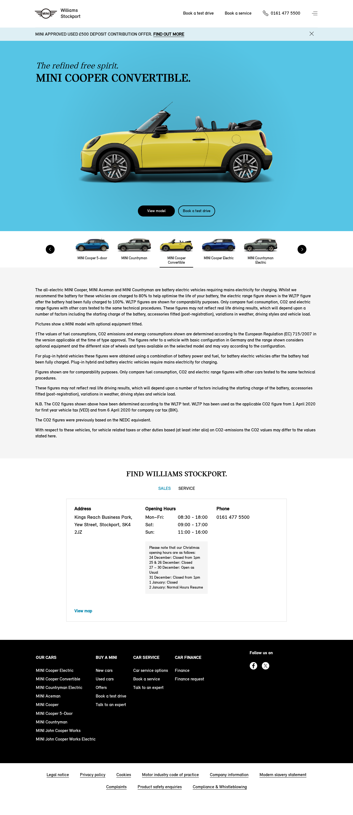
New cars (104, 670)
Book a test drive (198, 13)
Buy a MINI (106, 657)
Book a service (238, 13)
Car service (146, 657)
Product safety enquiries (160, 786)
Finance (182, 670)
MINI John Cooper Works (58, 730)
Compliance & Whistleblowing (220, 786)
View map (83, 610)
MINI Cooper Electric (55, 670)
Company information (229, 774)
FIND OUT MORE (168, 34)
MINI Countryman (51, 722)
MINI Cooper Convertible (58, 679)
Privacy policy (92, 774)
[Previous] (50, 249)
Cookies (123, 774)
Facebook (253, 666)
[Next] (306, 249)
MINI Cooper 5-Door (54, 713)
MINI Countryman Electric (59, 687)
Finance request (189, 679)
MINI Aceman (48, 696)
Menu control (315, 14)
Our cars (46, 657)
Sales (164, 488)
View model (156, 211)
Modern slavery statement (283, 774)
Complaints (116, 786)
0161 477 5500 (285, 13)
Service (186, 488)
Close (312, 34)
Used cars (105, 679)
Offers (101, 687)
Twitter (266, 666)
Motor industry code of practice (170, 774)
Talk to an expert (111, 704)
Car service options (150, 670)
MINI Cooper (47, 704)
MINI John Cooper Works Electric (66, 739)
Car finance (188, 657)
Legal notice (58, 774)
